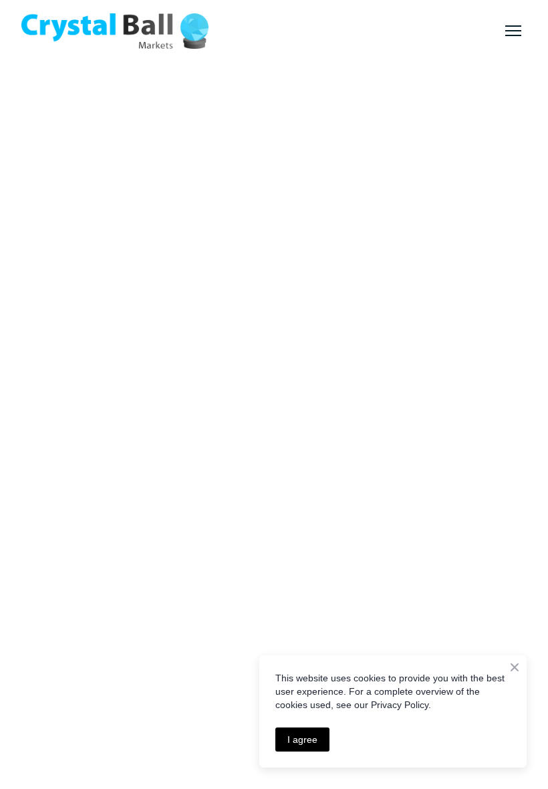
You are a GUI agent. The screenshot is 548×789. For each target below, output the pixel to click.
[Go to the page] (115, 31)
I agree (302, 739)
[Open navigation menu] (513, 30)
